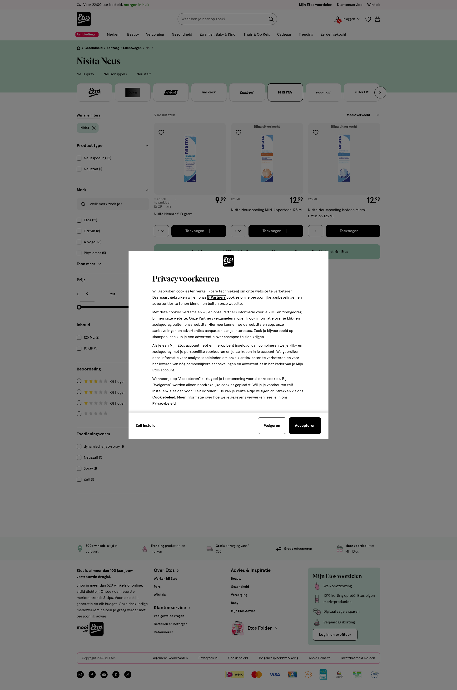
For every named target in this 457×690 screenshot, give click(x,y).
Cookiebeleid (163, 397)
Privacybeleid (164, 403)
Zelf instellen (147, 426)
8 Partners (217, 297)
